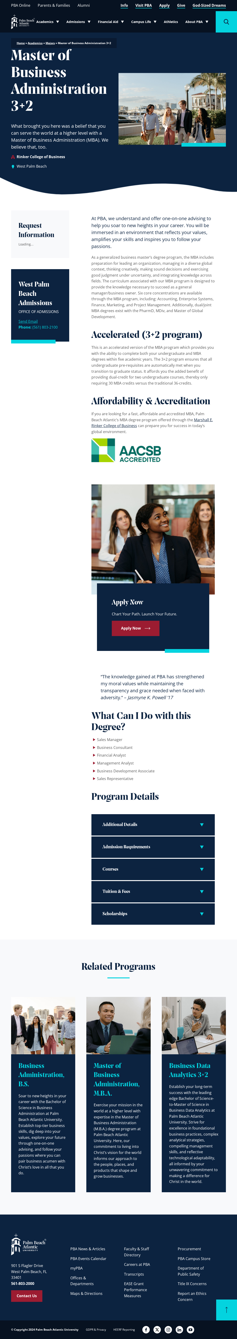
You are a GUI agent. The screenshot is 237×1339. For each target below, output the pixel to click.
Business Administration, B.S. (41, 1075)
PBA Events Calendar (88, 1258)
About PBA (198, 23)
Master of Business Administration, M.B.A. (117, 1080)
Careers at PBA (137, 1264)
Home (21, 43)
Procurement (189, 1248)
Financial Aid (111, 23)
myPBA (76, 1268)
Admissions (79, 23)
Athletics (171, 22)
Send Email (28, 321)
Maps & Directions (86, 1293)
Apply (164, 5)
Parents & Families (54, 5)
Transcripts (134, 1274)
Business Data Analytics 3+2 (189, 1071)
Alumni (84, 5)
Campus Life (144, 23)
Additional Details (120, 825)
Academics (49, 23)
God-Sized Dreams (209, 5)
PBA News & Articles (87, 1248)
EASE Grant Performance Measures (135, 1289)
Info (124, 5)
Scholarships (115, 914)
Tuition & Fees (116, 891)
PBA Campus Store (194, 1258)
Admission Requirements (126, 847)
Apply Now (131, 628)
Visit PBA (143, 5)
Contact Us (27, 1295)
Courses (110, 869)
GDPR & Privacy (96, 1330)
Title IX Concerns (192, 1283)
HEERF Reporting (124, 1330)
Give (181, 5)
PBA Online (20, 5)
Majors (50, 43)
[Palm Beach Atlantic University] (28, 1244)
